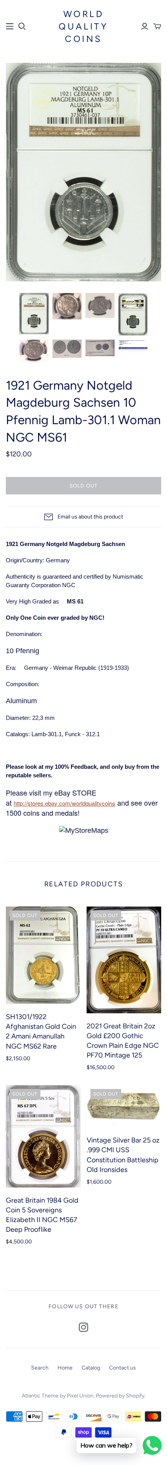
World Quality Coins (83, 26)
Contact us (122, 1367)
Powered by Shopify (120, 1395)
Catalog (91, 1367)
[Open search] (22, 26)
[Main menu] (10, 26)
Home (65, 1367)
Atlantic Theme (40, 1395)
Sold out (83, 486)
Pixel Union (80, 1395)
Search (40, 1367)
